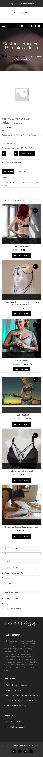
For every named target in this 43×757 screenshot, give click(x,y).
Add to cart (24, 255)
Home (5, 56)
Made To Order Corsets (13, 573)
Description (8, 171)
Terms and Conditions (13, 609)
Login (13, 4)
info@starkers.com (17, 727)
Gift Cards (8, 583)
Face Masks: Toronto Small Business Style (22, 695)
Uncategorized (19, 56)
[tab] (7, 171)
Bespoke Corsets (11, 568)
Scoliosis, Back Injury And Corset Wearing (22, 700)
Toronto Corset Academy (16, 705)
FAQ (6, 603)
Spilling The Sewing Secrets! (16, 685)
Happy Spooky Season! (15, 690)
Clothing (7, 578)
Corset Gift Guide (11, 598)
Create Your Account (27, 4)
